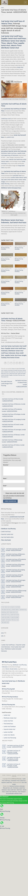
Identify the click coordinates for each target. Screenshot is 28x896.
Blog (23, 775)
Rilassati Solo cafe (7, 788)
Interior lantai (15, 609)
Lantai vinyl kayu (6, 531)
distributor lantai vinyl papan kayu (11, 188)
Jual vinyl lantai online (7, 537)
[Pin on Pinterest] (17, 363)
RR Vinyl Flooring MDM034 (5, 260)
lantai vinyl (20, 67)
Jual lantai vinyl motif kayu (12, 36)
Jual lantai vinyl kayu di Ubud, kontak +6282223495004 (12, 400)
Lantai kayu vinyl (6, 118)
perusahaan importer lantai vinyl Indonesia (13, 151)
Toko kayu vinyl (21, 375)
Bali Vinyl (19, 789)
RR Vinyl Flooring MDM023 (19, 282)
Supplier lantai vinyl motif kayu (13, 38)
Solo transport (21, 791)
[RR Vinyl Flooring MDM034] (7, 254)
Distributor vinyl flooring (8, 528)
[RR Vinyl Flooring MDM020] (7, 288)
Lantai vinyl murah (13, 373)
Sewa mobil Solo (12, 789)
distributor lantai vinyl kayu (9, 153)
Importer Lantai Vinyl (6, 782)
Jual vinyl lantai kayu (9, 681)
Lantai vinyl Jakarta (9, 735)
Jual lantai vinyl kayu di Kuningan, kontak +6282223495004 (13, 415)
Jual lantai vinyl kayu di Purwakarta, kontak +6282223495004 (12, 410)
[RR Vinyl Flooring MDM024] (7, 277)
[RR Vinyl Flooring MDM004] (7, 299)
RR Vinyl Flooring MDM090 (5, 248)
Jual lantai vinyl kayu (18, 222)
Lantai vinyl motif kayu (8, 644)
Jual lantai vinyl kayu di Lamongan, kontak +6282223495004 (14, 430)
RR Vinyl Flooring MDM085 (19, 248)
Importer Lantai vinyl (7, 534)
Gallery (14, 775)
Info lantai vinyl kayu (17, 370)
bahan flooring (5, 183)
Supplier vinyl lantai (13, 375)
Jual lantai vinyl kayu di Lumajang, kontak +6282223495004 (13, 420)
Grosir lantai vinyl (5, 607)
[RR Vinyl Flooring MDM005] (21, 288)
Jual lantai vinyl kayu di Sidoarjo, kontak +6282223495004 (13, 435)
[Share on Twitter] (11, 363)
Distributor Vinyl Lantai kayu (18, 780)
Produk (8, 775)
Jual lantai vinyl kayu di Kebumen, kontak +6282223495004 (13, 405)
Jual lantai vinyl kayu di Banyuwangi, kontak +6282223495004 (12, 441)
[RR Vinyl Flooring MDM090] (7, 243)
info (2, 636)
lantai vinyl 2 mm (22, 372)
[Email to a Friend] (14, 363)
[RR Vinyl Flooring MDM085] (21, 243)
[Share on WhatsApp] (5, 363)
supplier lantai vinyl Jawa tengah (15, 355)
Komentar (6, 465)
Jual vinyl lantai (6, 346)
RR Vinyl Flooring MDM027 (5, 271)
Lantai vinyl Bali (8, 732)
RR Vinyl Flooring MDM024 (5, 282)
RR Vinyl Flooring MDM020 (5, 293)
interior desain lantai (11, 669)
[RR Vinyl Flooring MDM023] (21, 277)
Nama (5, 478)
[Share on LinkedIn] (20, 363)
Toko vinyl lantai (6, 540)
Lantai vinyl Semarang (10, 737)
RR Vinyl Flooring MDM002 (19, 304)
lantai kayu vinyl (14, 372)
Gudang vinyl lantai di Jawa (10, 357)
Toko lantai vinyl (4, 376)
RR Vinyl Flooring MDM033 (19, 259)
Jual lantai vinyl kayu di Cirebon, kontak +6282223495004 (13, 446)
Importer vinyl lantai (8, 370)
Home (4, 775)
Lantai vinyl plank (5, 375)
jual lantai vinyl (17, 175)
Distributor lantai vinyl (10, 718)
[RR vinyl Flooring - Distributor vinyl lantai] (5, 2)
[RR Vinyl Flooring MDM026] (21, 266)
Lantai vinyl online (21, 373)
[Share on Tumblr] (22, 363)
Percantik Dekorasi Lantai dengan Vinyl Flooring (6, 383)
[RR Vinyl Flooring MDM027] (7, 266)
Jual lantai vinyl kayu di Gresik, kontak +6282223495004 (12, 425)
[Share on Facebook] (8, 363)
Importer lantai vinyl (9, 729)
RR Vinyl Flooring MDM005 (19, 293)
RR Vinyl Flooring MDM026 (19, 271)
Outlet (19, 775)
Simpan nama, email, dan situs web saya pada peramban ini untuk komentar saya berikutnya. (13, 496)
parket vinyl (10, 137)
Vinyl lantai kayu (8, 723)
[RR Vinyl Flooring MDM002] (21, 299)
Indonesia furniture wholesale (16, 786)
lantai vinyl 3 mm (5, 373)
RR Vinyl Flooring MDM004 (5, 304)
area (2, 7)
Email (5, 485)
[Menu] (25, 2)
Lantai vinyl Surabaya (10, 726)
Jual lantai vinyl (7, 372)
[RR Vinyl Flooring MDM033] (21, 254)
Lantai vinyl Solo (8, 721)
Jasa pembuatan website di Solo (14, 793)
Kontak (14, 776)
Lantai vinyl (7, 715)
